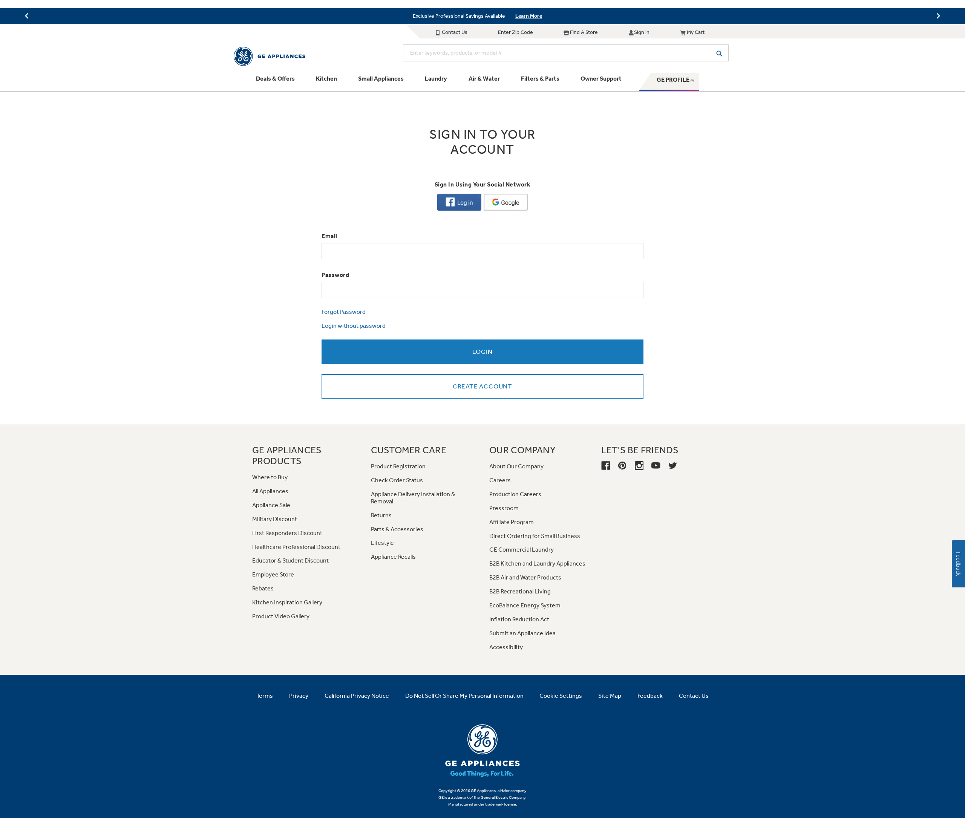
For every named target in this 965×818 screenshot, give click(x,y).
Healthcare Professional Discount (296, 546)
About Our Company (516, 466)
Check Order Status (397, 480)
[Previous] (27, 16)
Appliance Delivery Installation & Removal (413, 498)
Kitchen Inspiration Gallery (287, 602)
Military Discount (274, 519)
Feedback (650, 695)
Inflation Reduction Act (519, 619)
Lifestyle (382, 542)
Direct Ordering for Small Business (534, 536)
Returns (381, 515)
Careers (500, 480)
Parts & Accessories (397, 529)
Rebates (263, 588)
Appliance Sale (271, 505)
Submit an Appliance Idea (522, 633)
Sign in (641, 32)
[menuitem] (275, 81)
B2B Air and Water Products (525, 577)
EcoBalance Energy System (525, 605)
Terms (264, 695)
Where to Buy (270, 477)
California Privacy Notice (357, 695)
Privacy (298, 695)
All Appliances (270, 491)
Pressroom (504, 508)
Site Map (609, 695)
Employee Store (273, 574)
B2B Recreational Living (520, 591)
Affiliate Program (511, 522)
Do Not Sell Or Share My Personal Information (464, 695)
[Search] (719, 52)
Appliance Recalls (393, 556)
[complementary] (482, 16)
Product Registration (398, 466)
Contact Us (454, 32)
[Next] (938, 16)
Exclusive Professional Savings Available (459, 16)
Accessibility (506, 647)
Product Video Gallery (280, 616)
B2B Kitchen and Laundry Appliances (537, 563)
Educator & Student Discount (290, 560)
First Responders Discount (287, 533)
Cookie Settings (560, 695)
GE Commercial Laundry (521, 549)
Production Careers (515, 494)
